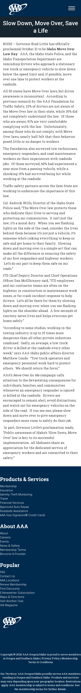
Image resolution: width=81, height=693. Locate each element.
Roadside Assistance (14, 511)
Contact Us (7, 576)
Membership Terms (13, 550)
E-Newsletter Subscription (17, 593)
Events (4, 541)
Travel (4, 498)
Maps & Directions (12, 597)
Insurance (6, 490)
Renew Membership (13, 584)
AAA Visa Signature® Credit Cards (22, 515)
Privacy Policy (51, 658)
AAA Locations (9, 580)
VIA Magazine (9, 605)
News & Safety (10, 545)
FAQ (2, 572)
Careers (5, 537)
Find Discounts (10, 588)
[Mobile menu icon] (70, 8)
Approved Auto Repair (14, 507)
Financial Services (12, 503)
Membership (8, 486)
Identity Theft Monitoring (16, 494)
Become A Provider (13, 554)
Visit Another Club (11, 601)
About (4, 533)
